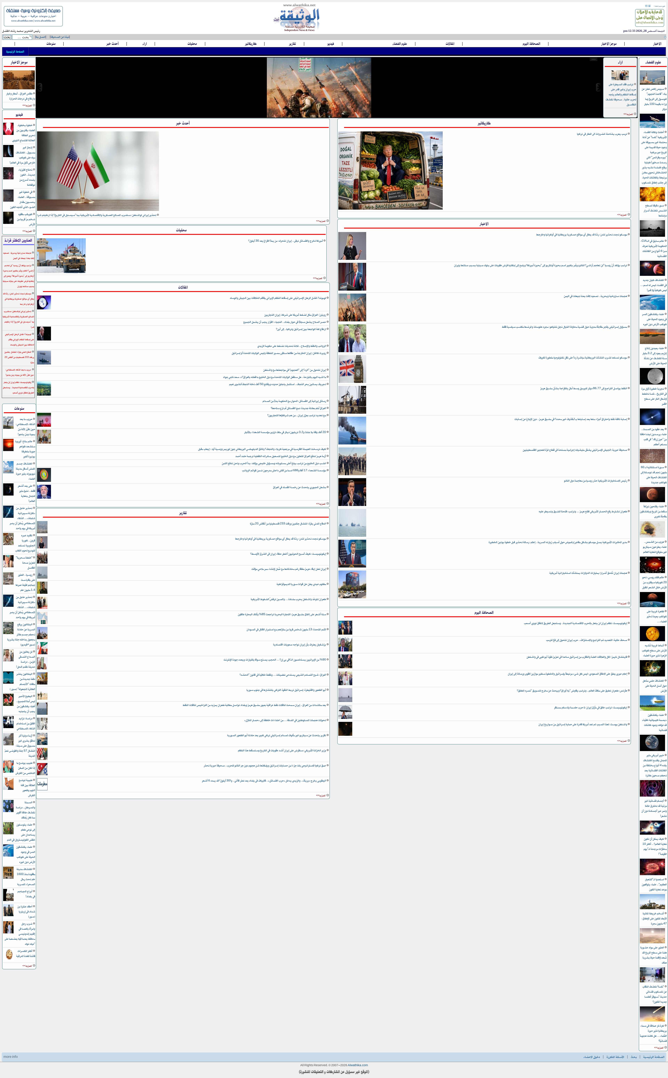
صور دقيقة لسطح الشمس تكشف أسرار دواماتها (655, 210)
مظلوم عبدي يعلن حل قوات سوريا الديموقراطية (302, 584)
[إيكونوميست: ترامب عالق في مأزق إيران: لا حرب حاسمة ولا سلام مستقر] (345, 718)
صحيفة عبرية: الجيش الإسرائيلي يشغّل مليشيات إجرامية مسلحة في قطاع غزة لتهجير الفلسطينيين (575, 449)
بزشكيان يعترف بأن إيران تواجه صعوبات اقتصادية (300, 644)
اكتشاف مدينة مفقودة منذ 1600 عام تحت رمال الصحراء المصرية (26, 877)
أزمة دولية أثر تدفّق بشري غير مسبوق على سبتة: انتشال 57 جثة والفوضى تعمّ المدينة (20, 745)
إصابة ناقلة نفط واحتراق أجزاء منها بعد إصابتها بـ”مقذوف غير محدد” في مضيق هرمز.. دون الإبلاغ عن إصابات (571, 419)
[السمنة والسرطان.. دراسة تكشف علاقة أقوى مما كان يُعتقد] (8, 811)
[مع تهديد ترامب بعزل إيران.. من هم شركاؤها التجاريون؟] (44, 426)
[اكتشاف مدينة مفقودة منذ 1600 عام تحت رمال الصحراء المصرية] (8, 878)
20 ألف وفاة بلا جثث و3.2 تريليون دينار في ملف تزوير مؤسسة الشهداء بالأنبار (285, 432)
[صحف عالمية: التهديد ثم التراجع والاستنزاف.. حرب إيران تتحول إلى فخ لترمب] (345, 651)
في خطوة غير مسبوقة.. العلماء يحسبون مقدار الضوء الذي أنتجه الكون (22, 199)
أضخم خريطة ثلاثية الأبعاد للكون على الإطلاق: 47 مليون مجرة (654, 918)
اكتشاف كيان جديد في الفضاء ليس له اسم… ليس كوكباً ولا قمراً (653, 285)
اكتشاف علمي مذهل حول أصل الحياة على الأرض (655, 685)
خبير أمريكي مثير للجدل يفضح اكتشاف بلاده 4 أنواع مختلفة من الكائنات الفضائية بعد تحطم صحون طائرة (655, 765)
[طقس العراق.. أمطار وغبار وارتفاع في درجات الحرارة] (19, 88)
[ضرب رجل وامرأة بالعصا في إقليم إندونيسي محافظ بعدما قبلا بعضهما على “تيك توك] (8, 932)
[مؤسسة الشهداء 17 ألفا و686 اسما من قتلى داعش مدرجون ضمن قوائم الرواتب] (44, 481)
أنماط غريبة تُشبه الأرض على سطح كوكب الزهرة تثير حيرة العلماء (654, 650)
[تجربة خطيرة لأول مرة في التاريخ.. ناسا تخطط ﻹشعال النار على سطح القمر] (652, 384)
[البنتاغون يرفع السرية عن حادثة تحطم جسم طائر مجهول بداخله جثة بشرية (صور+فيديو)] (8, 633)
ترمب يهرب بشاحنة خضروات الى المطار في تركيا (602, 133)
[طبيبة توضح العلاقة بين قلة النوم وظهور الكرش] (8, 789)
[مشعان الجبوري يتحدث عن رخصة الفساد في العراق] (44, 498)
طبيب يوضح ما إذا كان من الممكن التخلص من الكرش (25, 768)
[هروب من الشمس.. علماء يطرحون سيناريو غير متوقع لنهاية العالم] (652, 537)
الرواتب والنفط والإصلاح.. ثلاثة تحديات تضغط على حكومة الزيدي (292, 345)
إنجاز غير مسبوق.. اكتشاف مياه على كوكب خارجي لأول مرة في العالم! (22, 155)
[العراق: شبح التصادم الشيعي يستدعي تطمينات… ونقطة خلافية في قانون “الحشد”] (42, 684)
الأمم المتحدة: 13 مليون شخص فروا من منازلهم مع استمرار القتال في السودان (286, 629)
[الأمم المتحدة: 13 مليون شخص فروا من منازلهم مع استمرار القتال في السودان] (42, 638)
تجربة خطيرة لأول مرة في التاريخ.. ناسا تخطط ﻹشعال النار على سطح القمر (654, 396)
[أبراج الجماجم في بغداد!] (8, 900)
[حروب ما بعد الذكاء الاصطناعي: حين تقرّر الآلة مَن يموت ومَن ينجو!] (8, 428)
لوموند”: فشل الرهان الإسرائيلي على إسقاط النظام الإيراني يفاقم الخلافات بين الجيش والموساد (278, 298)
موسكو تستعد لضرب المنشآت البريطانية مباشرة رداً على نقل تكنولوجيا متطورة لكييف (583, 357)
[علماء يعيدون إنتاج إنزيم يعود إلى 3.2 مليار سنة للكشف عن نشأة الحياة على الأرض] (652, 343)
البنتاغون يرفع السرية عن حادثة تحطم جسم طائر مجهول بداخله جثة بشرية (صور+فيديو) (21, 634)
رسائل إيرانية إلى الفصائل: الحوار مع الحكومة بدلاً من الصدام (295, 401)
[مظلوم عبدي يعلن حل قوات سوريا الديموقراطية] (42, 593)
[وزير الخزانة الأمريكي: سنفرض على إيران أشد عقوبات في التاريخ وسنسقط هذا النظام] (42, 759)
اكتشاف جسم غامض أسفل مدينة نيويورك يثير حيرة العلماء (25, 471)
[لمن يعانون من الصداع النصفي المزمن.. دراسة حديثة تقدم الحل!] (8, 660)
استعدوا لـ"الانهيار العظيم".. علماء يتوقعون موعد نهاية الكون (654, 884)
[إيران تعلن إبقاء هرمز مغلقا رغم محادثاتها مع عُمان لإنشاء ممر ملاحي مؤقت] (42, 578)
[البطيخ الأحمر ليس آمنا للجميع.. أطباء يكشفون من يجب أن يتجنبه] (8, 705)
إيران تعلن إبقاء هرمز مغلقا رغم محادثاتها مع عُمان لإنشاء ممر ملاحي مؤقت (289, 569)
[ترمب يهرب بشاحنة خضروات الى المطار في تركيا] (390, 209)
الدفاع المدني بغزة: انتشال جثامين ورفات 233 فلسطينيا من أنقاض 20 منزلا (288, 523)
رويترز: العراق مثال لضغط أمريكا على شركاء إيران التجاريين (295, 314)
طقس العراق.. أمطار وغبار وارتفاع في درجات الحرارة (20, 96)
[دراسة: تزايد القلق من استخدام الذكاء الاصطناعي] (8, 727)
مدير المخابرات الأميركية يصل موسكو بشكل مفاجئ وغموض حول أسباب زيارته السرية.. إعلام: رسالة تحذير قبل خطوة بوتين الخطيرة (558, 542)
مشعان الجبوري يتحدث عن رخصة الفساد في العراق (300, 487)
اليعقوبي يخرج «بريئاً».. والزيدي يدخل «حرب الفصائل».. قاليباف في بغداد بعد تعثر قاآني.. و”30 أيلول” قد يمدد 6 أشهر (264, 780)
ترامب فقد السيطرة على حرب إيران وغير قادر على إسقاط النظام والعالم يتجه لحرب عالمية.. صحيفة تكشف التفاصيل (621, 94)
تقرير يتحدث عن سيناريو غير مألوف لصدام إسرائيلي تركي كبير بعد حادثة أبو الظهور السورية (277, 735)
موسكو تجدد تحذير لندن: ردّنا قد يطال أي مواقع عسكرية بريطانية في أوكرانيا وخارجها (582, 234)
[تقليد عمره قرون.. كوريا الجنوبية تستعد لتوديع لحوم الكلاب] (8, 544)
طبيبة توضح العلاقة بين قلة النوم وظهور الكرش (27, 788)
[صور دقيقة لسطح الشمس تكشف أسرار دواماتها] (652, 200)
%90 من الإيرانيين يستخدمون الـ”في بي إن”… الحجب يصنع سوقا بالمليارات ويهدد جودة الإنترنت (275, 659)
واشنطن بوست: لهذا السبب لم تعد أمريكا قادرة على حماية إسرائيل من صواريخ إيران (583, 724)
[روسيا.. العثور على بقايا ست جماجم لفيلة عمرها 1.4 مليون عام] (8, 584)
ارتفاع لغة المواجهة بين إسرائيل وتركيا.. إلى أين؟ (301, 329)
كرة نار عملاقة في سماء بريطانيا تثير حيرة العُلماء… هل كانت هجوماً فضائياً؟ (653, 1033)
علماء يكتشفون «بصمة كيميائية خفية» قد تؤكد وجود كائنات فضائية (654, 722)
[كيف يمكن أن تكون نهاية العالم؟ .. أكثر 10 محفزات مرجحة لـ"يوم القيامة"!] (652, 834)
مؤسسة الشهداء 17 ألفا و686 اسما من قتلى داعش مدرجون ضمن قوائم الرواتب (284, 470)
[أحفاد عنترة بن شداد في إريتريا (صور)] (8, 915)
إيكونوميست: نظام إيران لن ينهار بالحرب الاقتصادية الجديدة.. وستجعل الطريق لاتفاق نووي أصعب (576, 623)
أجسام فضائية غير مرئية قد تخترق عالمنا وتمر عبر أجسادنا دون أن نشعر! (654, 808)
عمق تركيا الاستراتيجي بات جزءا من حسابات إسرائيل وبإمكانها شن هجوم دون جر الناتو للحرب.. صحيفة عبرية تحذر (265, 765)
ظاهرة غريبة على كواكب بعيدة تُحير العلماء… (657, 616)
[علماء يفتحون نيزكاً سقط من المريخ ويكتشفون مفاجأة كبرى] (652, 501)
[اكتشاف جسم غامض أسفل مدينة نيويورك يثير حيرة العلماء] (8, 472)
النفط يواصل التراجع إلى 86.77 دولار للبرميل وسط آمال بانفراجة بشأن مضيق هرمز (584, 388)
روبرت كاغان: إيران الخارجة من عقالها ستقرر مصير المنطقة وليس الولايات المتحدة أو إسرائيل (279, 353)
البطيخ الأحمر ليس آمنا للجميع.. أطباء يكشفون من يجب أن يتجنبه (25, 704)
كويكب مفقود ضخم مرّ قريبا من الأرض (26, 219)
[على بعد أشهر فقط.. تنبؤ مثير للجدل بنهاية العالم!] (8, 495)
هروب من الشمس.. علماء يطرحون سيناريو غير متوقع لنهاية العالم (655, 546)
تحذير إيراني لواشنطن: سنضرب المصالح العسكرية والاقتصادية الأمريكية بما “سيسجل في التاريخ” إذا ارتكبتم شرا (97, 215)
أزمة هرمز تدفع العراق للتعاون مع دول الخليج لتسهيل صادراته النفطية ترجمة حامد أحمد (281, 456)
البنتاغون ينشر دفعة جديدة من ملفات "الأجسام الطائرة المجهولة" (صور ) (22, 681)
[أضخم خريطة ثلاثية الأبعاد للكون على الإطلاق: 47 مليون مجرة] (652, 908)
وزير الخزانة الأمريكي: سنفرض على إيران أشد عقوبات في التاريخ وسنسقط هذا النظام (282, 750)
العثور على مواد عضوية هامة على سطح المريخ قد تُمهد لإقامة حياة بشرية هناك (653, 955)
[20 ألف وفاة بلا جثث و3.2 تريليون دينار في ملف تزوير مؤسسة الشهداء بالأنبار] (44, 443)
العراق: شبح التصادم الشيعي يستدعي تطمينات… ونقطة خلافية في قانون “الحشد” (283, 674)
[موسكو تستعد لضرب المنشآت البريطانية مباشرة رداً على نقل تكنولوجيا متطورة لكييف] (352, 382)
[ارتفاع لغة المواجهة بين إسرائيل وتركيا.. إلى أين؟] (44, 340)
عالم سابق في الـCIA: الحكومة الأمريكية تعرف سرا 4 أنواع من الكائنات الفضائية (654, 248)
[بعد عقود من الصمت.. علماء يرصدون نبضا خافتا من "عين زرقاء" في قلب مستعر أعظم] (652, 424)
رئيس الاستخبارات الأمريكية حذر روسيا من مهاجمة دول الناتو (596, 480)
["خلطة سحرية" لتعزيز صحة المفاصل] (8, 566)
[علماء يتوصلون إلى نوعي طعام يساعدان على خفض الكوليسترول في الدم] (8, 833)
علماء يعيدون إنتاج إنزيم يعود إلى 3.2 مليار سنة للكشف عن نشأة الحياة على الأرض (654, 356)
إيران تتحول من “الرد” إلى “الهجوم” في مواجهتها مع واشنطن (295, 369)
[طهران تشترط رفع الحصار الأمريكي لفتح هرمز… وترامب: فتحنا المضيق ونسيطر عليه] (352, 536)
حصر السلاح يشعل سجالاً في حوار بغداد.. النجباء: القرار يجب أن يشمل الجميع (285, 322)
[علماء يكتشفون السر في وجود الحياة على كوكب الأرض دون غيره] (652, 309)
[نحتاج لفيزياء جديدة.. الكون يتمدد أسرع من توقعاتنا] (8, 178)
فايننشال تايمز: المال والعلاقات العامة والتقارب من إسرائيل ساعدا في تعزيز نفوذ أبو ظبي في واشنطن (577, 656)
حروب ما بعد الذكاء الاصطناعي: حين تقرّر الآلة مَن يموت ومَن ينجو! (25, 427)
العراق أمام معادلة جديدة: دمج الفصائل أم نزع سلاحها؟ (299, 408)
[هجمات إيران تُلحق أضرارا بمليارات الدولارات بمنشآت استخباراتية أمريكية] (352, 597)
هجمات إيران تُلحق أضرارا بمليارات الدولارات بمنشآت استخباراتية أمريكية (588, 573)
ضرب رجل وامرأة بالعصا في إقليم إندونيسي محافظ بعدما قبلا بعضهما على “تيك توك (20, 933)
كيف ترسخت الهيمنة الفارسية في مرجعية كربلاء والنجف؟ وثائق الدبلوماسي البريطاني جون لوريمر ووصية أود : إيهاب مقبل (262, 449)
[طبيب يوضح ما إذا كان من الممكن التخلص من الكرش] (8, 772)
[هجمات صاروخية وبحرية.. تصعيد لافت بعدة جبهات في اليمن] (352, 320)
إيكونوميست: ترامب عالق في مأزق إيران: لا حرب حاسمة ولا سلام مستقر (591, 707)
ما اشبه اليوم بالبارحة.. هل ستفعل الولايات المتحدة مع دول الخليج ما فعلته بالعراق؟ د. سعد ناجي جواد (275, 377)
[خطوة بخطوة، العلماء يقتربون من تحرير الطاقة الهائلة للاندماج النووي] (8, 134)
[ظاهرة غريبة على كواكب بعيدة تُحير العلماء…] (652, 606)
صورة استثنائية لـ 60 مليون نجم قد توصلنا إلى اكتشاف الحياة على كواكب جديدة (654, 475)
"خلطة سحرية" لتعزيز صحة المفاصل (25, 562)
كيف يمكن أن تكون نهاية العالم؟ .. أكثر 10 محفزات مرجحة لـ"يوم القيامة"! (654, 846)
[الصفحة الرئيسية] (296, 18)
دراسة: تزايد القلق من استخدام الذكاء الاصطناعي (25, 723)
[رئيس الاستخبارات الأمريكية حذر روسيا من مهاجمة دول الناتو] (352, 505)
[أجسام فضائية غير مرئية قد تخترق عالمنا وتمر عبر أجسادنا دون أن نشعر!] (652, 796)
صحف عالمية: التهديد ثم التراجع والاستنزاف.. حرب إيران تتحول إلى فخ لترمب (587, 640)
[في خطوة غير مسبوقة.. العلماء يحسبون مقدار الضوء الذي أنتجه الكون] (8, 201)
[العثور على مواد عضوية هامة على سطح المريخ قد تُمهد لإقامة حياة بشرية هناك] (652, 942)
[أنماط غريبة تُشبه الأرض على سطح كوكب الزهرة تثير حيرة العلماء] (652, 640)
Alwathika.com (358, 1065)
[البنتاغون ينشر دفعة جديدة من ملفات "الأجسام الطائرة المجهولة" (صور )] (8, 683)
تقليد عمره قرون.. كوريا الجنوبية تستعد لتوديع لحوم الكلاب (25, 543)
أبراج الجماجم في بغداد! (26, 894)
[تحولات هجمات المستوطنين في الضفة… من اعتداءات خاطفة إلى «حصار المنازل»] (42, 729)
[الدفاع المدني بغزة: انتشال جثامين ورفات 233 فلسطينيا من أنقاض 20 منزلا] (42, 532)
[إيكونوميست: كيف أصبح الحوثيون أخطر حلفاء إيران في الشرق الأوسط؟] (42, 563)
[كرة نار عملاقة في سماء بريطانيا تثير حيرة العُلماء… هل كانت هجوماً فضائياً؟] (652, 1021)
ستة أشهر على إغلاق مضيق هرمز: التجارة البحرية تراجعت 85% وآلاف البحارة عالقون (282, 614)
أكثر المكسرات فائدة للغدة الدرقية (25, 954)
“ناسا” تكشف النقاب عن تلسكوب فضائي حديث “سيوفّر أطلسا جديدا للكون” (654, 994)
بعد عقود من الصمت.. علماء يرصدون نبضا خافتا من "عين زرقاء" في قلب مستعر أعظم (653, 437)
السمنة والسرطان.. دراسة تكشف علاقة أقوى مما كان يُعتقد (25, 810)
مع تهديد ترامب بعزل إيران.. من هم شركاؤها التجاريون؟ (297, 415)
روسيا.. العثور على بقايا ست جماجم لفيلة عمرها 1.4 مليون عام (25, 582)
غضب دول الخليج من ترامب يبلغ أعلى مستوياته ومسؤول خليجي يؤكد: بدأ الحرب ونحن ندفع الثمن (274, 463)
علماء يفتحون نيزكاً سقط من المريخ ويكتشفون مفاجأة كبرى (653, 511)
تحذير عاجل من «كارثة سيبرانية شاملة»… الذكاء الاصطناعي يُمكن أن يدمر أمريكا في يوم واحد (22, 518)
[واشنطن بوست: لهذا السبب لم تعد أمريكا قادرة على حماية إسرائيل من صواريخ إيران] (345, 735)
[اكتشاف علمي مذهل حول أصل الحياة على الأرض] (652, 676)
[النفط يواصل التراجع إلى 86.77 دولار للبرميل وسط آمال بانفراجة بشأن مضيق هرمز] (352, 413)
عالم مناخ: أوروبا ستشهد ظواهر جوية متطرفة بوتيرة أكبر (25, 449)
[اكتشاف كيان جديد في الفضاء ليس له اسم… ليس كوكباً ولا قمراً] (652, 275)
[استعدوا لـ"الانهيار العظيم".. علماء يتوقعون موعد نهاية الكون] (652, 874)
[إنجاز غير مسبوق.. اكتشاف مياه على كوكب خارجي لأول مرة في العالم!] (8, 156)
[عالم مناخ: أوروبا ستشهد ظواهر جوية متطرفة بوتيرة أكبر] (8, 450)
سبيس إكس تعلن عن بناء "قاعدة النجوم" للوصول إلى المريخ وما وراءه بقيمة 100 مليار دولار (654, 99)
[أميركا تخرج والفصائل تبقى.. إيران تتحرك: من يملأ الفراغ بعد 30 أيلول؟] (61, 272)
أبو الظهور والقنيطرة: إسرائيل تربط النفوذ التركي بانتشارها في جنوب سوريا (286, 689)
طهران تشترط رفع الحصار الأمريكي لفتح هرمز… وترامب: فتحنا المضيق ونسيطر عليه (583, 511)
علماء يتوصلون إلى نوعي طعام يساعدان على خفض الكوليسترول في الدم (21, 832)
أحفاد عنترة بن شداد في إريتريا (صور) (26, 911)
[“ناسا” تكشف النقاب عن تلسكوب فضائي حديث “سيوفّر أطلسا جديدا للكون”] (652, 981)
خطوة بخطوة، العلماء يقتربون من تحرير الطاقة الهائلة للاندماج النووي (23, 133)
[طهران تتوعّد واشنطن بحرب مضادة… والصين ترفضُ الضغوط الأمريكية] (42, 608)
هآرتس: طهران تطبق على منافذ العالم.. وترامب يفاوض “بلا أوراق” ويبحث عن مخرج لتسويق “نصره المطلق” (572, 690)
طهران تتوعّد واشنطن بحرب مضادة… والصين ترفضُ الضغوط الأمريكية (289, 599)
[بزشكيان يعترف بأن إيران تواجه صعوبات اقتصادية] (42, 653)
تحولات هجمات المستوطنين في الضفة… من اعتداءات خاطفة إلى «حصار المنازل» (285, 720)
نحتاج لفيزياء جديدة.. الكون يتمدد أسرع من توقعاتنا (26, 177)
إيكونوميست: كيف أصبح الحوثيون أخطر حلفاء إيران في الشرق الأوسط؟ (288, 553)
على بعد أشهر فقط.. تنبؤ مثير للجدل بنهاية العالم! (26, 493)
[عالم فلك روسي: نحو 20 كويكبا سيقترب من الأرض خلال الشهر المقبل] (652, 572)
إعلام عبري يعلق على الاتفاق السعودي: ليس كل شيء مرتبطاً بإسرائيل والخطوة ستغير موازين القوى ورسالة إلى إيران (568, 673)
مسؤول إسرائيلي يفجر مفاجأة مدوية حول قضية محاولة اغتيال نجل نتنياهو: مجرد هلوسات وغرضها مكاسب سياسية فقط (565, 326)
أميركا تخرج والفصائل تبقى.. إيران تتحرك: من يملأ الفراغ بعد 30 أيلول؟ (285, 240)
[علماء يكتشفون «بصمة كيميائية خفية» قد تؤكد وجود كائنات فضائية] (652, 710)
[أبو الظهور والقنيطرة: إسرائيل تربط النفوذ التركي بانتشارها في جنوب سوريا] (42, 699)
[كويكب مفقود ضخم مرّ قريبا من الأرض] (8, 223)
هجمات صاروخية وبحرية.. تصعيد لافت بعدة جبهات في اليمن (596, 296)
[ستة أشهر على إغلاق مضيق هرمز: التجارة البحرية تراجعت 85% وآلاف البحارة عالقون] (42, 623)
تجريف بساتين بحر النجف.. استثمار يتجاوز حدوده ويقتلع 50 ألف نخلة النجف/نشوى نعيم (278, 384)
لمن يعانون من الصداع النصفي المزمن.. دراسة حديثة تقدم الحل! (25, 659)
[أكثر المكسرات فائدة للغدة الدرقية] (8, 960)
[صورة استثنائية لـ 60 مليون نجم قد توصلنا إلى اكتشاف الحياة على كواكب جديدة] (652, 462)
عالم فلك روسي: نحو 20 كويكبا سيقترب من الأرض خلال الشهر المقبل (654, 582)
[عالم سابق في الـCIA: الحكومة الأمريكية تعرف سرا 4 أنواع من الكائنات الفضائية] (652, 236)
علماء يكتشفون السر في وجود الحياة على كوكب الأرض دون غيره (654, 319)
